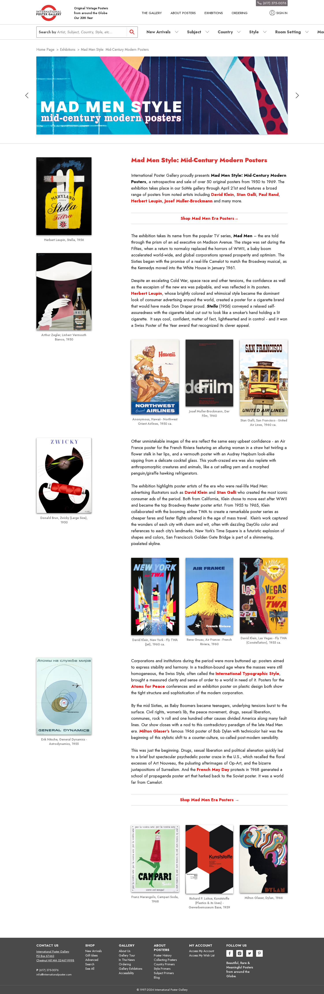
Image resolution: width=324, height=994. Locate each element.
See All (89, 968)
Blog (157, 977)
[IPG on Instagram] (239, 954)
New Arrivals (93, 951)
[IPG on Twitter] (249, 954)
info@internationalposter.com (54, 974)
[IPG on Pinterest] (259, 954)
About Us (124, 951)
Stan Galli (246, 194)
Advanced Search (91, 962)
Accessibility (126, 973)
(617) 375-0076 (49, 970)
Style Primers (162, 968)
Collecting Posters (165, 960)
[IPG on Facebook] (229, 954)
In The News (127, 960)
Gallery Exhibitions (130, 968)
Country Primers (164, 964)
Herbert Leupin (146, 201)
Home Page (45, 49)
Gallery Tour (127, 955)
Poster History (162, 955)
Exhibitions (214, 13)
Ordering (240, 13)
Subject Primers (164, 973)
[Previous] (26, 95)
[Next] (297, 95)
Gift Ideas (91, 955)
